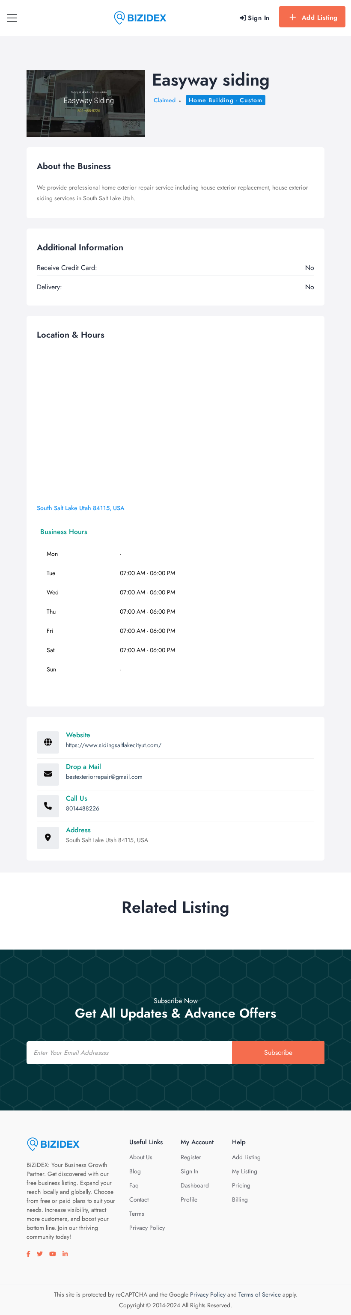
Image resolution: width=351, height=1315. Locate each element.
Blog (135, 1171)
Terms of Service (259, 1294)
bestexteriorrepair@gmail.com (104, 776)
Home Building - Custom (225, 100)
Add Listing (320, 17)
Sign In (189, 1171)
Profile (189, 1199)
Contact (139, 1199)
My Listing (244, 1171)
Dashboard (195, 1185)
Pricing (241, 1185)
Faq (134, 1185)
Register (191, 1157)
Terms (136, 1213)
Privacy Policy (147, 1227)
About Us (140, 1157)
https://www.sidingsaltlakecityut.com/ (113, 745)
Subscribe (278, 1052)
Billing (240, 1199)
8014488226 (82, 808)
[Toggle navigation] (12, 18)
